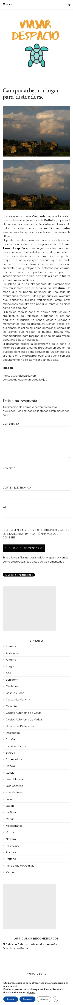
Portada (11, 859)
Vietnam (11, 872)
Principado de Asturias (20, 865)
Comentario (11, 423)
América (11, 646)
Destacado (13, 732)
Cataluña (11, 706)
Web (5, 507)
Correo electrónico (17, 487)
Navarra (11, 839)
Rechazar (27, 999)
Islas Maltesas (14, 792)
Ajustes (44, 999)
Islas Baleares (14, 779)
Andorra (11, 659)
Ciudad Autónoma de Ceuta (23, 712)
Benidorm (12, 679)
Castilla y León (15, 693)
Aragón (10, 666)
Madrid (10, 819)
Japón (10, 805)
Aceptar (11, 999)
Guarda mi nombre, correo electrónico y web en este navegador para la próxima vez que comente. (36, 534)
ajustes (31, 992)
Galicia (10, 772)
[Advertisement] (29, 608)
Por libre (11, 852)
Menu (10, 4)
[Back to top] (65, 997)
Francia (10, 766)
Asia (8, 673)
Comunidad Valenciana (20, 726)
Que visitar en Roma (15, 948)
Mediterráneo (14, 825)
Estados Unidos (16, 746)
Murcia (10, 832)
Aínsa (6, 248)
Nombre (9, 468)
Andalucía (12, 653)
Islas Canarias (14, 786)
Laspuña (19, 248)
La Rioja (11, 812)
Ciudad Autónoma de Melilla (24, 719)
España (10, 739)
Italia (9, 799)
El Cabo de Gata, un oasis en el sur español (30, 944)
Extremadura (14, 759)
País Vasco (12, 845)
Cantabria (12, 686)
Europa (10, 752)
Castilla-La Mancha (18, 699)
